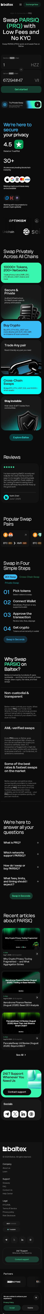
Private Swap (12, 582)
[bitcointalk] (30, 1239)
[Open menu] (20, 4)
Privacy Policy (8, 1302)
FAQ (4, 1186)
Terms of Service (10, 1208)
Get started (21, 89)
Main (12, 13)
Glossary (6, 1183)
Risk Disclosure (9, 1216)
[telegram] (6, 1239)
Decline (30, 1308)
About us (6, 1168)
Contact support (17, 1091)
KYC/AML (7, 1205)
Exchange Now (32, 4)
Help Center (8, 1194)
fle (35, 80)
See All (19, 1055)
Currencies (21, 13)
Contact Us (7, 1190)
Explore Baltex (21, 437)
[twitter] (14, 1239)
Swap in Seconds (15, 639)
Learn (5, 1172)
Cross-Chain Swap (29, 576)
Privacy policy (8, 1212)
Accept (12, 1308)
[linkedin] (22, 1239)
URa (35, 65)
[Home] (7, 4)
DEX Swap (10, 576)
